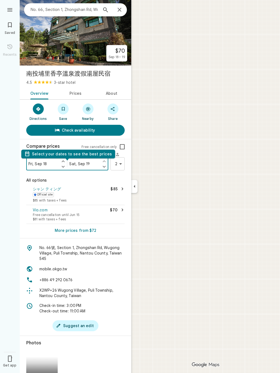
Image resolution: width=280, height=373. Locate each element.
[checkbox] (122, 147)
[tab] (38, 92)
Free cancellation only (99, 147)
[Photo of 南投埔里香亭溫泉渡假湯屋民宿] (75, 33)
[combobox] (64, 9)
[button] (75, 195)
